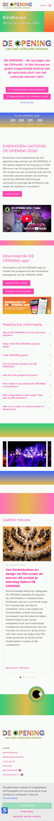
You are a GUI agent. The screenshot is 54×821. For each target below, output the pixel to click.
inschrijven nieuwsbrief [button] (28, 90)
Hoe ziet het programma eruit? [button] (20, 375)
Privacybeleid (10, 798)
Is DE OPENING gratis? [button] (15, 355)
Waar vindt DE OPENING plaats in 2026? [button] (22, 345)
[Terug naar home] (17, 5)
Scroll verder (27, 102)
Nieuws (7, 766)
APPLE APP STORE (16, 283)
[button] (45, 5)
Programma (10, 752)
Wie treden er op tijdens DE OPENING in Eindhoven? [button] (24, 385)
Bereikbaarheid (13, 757)
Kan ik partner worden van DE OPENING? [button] (20, 365)
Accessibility (11, 775)
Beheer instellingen (27, 816)
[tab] (20, 677)
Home (6, 748)
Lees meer (12, 194)
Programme (10, 770)
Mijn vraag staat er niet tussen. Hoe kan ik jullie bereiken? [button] (23, 396)
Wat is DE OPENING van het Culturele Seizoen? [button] (24, 334)
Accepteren (27, 805)
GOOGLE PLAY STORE (18, 291)
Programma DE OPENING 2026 (29, 96)
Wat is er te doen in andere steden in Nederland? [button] (23, 408)
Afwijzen (27, 811)
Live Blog (9, 761)
